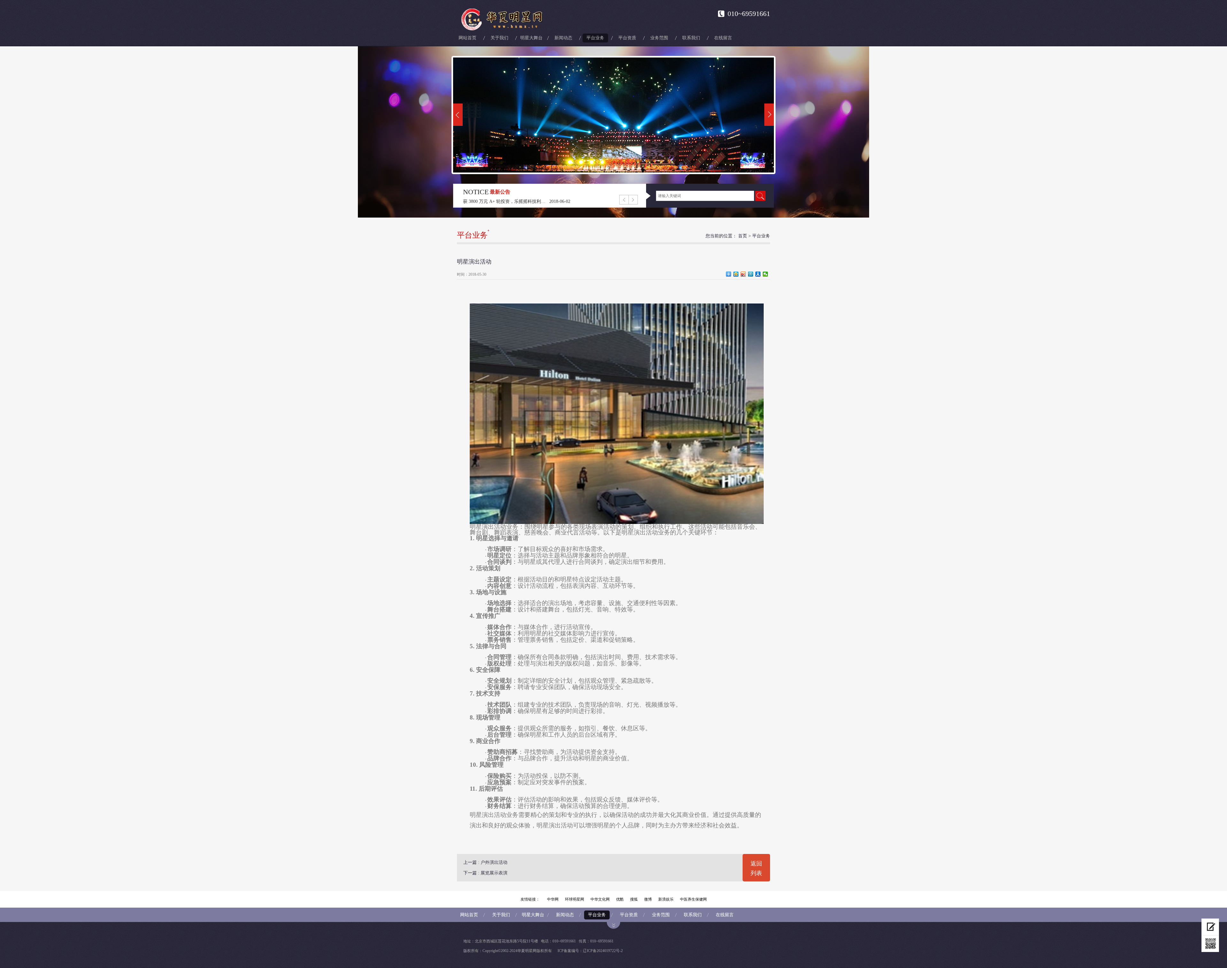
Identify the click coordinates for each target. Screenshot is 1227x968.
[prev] (458, 115)
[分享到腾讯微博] (750, 274)
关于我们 (499, 37)
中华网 (553, 899)
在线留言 (723, 37)
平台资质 (627, 37)
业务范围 (659, 37)
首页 (742, 236)
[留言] (1210, 926)
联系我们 (691, 37)
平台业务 (595, 37)
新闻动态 (563, 37)
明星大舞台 (531, 37)
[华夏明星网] (504, 19)
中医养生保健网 (693, 899)
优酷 (620, 899)
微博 (648, 899)
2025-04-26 (559, 201)
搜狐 (634, 899)
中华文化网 (600, 899)
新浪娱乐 (666, 899)
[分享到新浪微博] (743, 274)
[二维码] (1210, 943)
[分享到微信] (765, 274)
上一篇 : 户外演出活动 (485, 862)
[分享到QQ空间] (736, 274)
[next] (769, 115)
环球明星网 (574, 899)
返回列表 (756, 868)
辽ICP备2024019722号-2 (603, 951)
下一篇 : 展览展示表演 (485, 873)
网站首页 (467, 37)
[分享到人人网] (758, 274)
